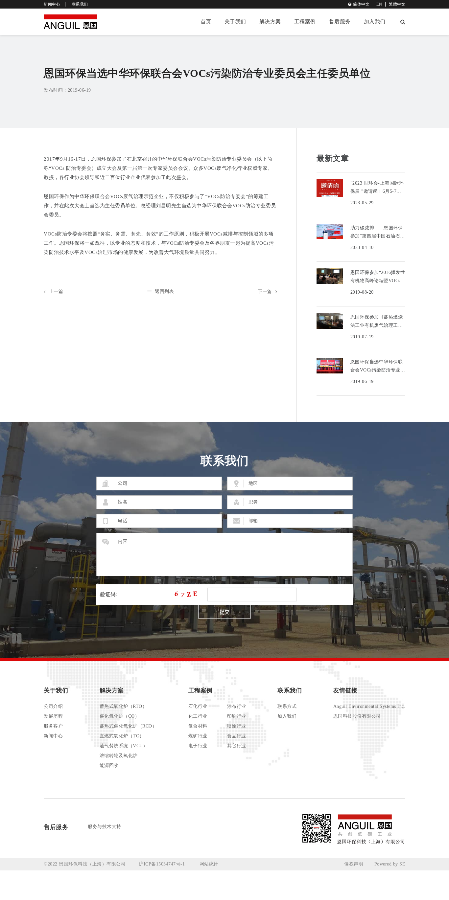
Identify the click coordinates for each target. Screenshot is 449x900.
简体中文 (361, 4)
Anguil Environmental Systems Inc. (369, 706)
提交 (224, 612)
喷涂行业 (236, 726)
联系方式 (286, 706)
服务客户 (53, 726)
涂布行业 (236, 706)
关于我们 (235, 21)
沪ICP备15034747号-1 (162, 864)
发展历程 (53, 716)
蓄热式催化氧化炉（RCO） (128, 726)
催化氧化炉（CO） (120, 716)
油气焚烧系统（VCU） (124, 745)
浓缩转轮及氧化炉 (119, 755)
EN (379, 4)
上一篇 (56, 291)
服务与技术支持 (104, 826)
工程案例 (305, 21)
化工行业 (197, 716)
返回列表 (164, 291)
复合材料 (197, 726)
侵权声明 (353, 864)
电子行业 (197, 745)
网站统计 (209, 864)
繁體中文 (397, 4)
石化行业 (197, 706)
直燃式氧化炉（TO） (122, 735)
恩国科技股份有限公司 (357, 716)
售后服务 (340, 21)
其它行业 (236, 745)
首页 (206, 21)
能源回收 (109, 765)
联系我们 (80, 4)
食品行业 (236, 735)
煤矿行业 (197, 735)
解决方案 (270, 21)
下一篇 (265, 291)
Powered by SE (390, 864)
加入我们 (375, 21)
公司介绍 (53, 706)
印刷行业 (236, 716)
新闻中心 (52, 4)
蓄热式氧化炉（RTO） (123, 706)
